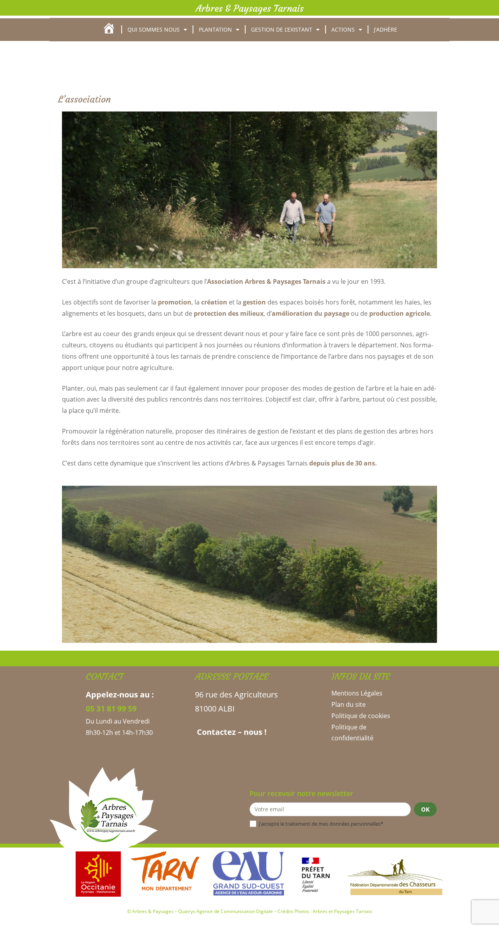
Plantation (215, 29)
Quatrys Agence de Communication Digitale (225, 911)
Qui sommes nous (153, 29)
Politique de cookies (360, 715)
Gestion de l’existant (281, 29)
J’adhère (385, 29)
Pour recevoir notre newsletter (301, 793)
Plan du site (348, 704)
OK (425, 809)
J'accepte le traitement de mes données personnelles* (321, 823)
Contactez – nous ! (231, 732)
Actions (343, 29)
